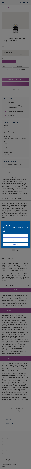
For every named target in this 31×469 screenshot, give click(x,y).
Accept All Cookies (15, 240)
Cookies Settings (15, 235)
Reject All (15, 244)
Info (4, 231)
